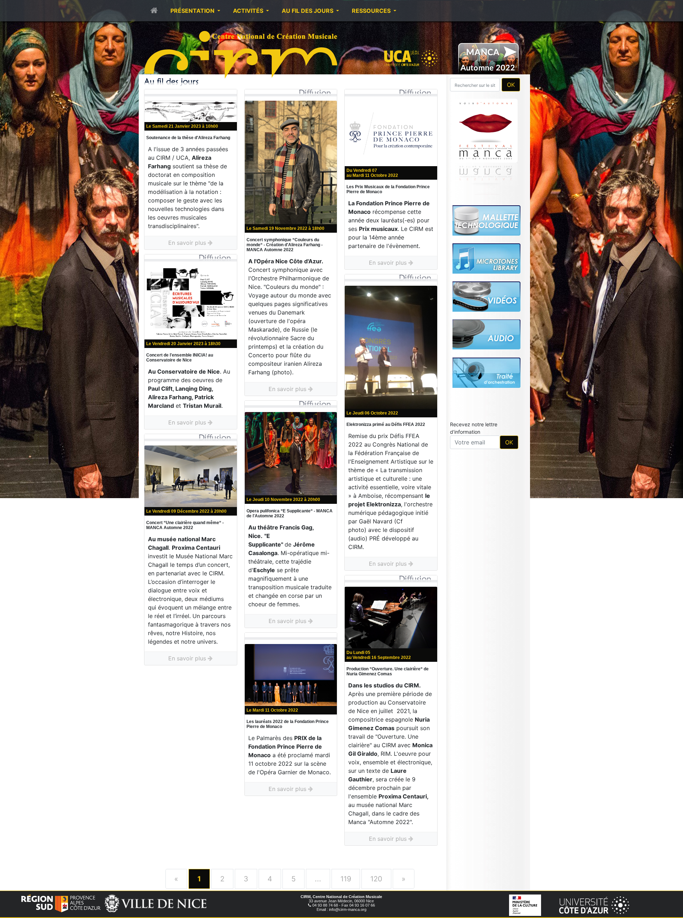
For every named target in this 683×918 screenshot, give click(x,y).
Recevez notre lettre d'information (473, 428)
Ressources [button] (372, 10)
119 (345, 879)
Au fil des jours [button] (308, 10)
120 (376, 879)
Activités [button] (249, 10)
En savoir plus (188, 242)
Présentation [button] (193, 10)
